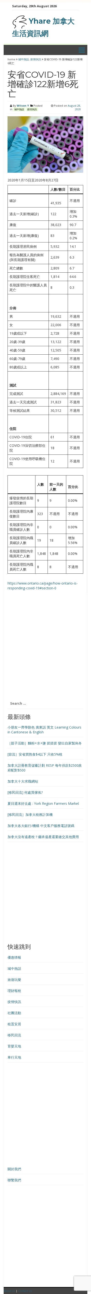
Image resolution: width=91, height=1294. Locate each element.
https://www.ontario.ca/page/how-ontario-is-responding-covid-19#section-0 (43, 585)
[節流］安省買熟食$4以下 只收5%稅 (35, 754)
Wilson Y (23, 105)
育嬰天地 (14, 1046)
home (12, 59)
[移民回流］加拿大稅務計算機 (30, 814)
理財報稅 (14, 990)
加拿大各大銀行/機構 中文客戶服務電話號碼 (41, 825)
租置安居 (14, 1024)
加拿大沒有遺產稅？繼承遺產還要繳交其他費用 (43, 836)
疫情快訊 (35, 59)
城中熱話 (23, 59)
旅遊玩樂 (14, 979)
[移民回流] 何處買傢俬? (25, 792)
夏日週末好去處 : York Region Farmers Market (43, 803)
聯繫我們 (14, 1180)
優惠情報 (14, 957)
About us (9, 1291)
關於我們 (14, 1169)
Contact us (25, 1291)
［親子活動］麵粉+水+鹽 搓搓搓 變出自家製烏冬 (45, 743)
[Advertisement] (45, 648)
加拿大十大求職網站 (23, 781)
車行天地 (14, 1057)
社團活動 (14, 1013)
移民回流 (14, 1035)
